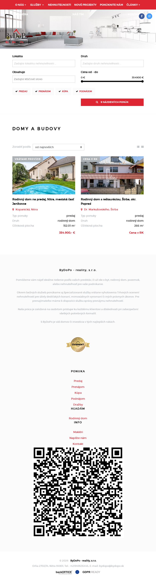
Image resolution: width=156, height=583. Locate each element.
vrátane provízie (28, 159)
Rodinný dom (78, 418)
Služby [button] (35, 4)
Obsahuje (18, 72)
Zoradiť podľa (21, 146)
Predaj (23, 91)
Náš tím (78, 14)
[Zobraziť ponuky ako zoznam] (138, 146)
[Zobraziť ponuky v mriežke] (142, 146)
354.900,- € (67, 233)
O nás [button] (19, 4)
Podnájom (85, 91)
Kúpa (65, 91)
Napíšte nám (78, 438)
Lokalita (17, 56)
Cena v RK (90, 159)
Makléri (78, 432)
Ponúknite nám (111, 4)
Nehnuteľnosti (59, 4)
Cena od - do (89, 72)
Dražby (78, 404)
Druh (84, 56)
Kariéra (22, 14)
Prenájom (45, 91)
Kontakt (134, 14)
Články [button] (132, 4)
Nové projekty (85, 4)
